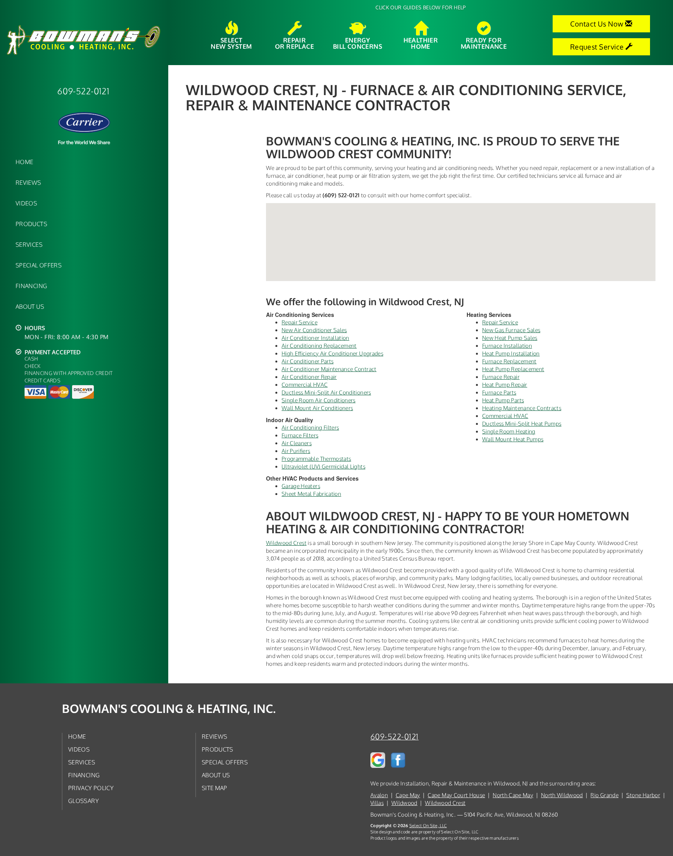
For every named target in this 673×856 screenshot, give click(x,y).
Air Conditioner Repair (309, 376)
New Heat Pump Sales (509, 337)
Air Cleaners (297, 443)
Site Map (214, 787)
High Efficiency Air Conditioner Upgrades (332, 353)
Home (24, 161)
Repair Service (299, 322)
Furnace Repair (501, 376)
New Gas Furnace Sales (511, 330)
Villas (377, 802)
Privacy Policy (91, 787)
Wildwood (404, 802)
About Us (30, 306)
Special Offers (39, 265)
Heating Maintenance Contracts (521, 408)
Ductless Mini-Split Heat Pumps (522, 423)
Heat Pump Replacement (513, 369)
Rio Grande (604, 795)
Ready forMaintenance (484, 43)
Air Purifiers (296, 450)
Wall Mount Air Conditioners (317, 408)
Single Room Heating (509, 431)
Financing (31, 285)
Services (29, 244)
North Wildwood (562, 795)
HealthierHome (420, 43)
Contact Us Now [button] (597, 23)
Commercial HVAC (305, 384)
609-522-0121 (394, 736)
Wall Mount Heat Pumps (512, 439)
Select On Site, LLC (428, 825)
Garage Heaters (301, 486)
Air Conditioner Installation (315, 337)
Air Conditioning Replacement (319, 345)
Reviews (28, 182)
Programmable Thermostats (316, 458)
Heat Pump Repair (504, 384)
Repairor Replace (294, 43)
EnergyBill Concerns (357, 43)
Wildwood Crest (286, 542)
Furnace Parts (499, 392)
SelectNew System (231, 43)
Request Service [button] (597, 46)
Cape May (408, 795)
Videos (26, 203)
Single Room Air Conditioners (319, 400)
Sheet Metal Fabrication (311, 493)
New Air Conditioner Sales (314, 330)
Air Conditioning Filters (310, 427)
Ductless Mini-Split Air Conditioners (326, 392)
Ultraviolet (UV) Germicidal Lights (323, 466)
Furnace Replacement (509, 361)
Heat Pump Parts (503, 400)
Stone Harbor (643, 795)
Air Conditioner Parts (307, 361)
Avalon (379, 795)
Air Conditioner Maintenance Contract (329, 369)
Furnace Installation (507, 345)
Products (31, 223)
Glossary (83, 800)
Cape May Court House (456, 795)
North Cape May (513, 795)
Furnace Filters (300, 435)
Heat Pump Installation (511, 353)
